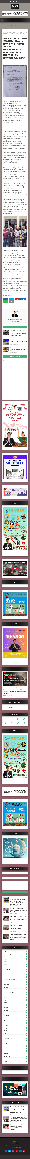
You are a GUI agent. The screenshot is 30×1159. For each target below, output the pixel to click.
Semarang (15, 1035)
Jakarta (15, 982)
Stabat (15, 1048)
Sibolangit (15, 1043)
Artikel (15, 956)
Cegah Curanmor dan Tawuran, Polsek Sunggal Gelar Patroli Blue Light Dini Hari (18, 341)
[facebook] (10, 1)
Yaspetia (15, 1058)
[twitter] (13, 1)
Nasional (15, 1007)
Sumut (15, 1051)
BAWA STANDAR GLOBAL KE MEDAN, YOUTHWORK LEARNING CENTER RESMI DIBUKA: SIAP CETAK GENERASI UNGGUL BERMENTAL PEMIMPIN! (18, 901)
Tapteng (15, 1053)
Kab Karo (15, 987)
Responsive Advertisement (9, 26)
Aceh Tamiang (15, 954)
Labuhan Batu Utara (15, 995)
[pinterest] (19, 1)
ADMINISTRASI (7, 61)
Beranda (5, 31)
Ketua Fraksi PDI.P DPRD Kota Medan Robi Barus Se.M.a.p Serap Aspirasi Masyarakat (18, 910)
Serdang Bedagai (15, 1038)
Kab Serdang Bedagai (15, 992)
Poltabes (15, 1025)
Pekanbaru (15, 1015)
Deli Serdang (15, 969)
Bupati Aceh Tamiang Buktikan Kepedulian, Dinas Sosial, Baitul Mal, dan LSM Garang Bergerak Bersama (18, 919)
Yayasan (15, 1061)
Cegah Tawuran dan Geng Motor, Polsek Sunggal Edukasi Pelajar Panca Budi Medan (18, 349)
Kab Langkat (15, 989)
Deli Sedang (15, 966)
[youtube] (18, 723)
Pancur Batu (15, 1010)
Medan (9, 31)
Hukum (15, 977)
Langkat (15, 1000)
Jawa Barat (15, 984)
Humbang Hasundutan (15, 979)
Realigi (15, 1028)
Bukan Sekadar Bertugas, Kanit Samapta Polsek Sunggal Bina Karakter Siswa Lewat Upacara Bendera (18, 937)
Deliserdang (15, 972)
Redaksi (15, 1030)
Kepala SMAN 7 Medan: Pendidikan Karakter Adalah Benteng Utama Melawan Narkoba (17, 928)
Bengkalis (15, 959)
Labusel (15, 997)
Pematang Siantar (15, 1018)
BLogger (11, 1157)
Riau (15, 1033)
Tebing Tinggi (15, 1056)
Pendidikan (15, 1020)
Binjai (15, 961)
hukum (15, 974)
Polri (15, 1023)
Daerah (15, 964)
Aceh (15, 951)
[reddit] (24, 719)
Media (15, 1005)
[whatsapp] (24, 723)
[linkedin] (18, 719)
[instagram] (17, 1)
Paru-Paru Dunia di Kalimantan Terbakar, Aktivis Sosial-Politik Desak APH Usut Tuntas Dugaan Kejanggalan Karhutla (18, 333)
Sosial (15, 1046)
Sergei (15, 1041)
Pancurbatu (15, 1012)
